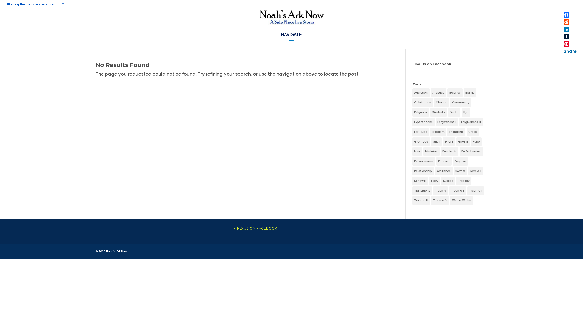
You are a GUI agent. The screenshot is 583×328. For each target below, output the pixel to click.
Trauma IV (440, 200)
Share (570, 51)
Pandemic (449, 151)
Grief (436, 142)
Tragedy (464, 181)
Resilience (444, 171)
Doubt (454, 112)
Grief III (463, 142)
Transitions (422, 190)
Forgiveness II (446, 122)
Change (441, 102)
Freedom (438, 132)
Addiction (421, 93)
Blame (470, 93)
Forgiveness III (471, 122)
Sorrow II (475, 171)
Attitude (438, 93)
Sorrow (460, 171)
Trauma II (475, 190)
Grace (472, 132)
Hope (476, 142)
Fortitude (420, 132)
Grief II (449, 142)
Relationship (423, 171)
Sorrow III (420, 181)
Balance (455, 93)
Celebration (422, 102)
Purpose (460, 161)
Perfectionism (471, 151)
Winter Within (461, 200)
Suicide (448, 181)
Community (460, 102)
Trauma (440, 190)
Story (434, 181)
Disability (438, 112)
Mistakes (431, 151)
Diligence (420, 112)
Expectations (423, 122)
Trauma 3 (457, 190)
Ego (465, 112)
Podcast (444, 161)
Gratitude (421, 142)
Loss (417, 151)
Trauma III (421, 200)
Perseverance (423, 161)
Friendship (456, 132)
